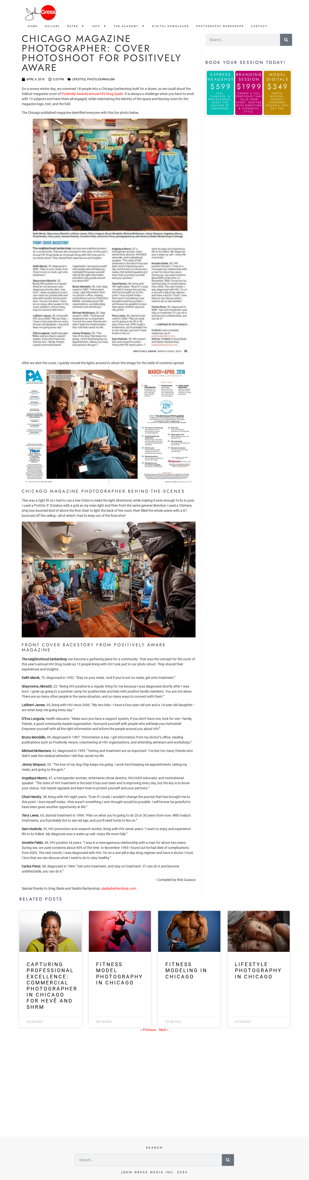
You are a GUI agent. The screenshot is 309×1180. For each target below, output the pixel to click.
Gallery (52, 26)
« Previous (148, 1030)
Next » (164, 1030)
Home (33, 26)
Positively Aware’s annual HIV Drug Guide (92, 94)
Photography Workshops (220, 26)
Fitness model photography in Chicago (119, 974)
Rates (72, 26)
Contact (259, 26)
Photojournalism (100, 79)
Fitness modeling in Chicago (186, 970)
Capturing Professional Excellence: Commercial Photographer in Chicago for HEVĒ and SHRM (52, 986)
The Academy (126, 26)
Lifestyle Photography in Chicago (258, 970)
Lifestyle (79, 79)
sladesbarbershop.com (118, 888)
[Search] (286, 40)
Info (96, 26)
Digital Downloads (170, 26)
